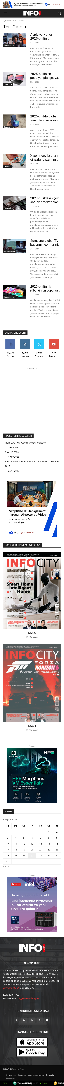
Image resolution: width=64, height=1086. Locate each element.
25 (15, 855)
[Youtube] (47, 1020)
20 (32, 849)
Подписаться (54, 340)
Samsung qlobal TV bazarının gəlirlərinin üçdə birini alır (45, 244)
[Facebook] (17, 1020)
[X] (40, 1020)
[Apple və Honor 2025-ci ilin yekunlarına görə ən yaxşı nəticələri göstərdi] (14, 40)
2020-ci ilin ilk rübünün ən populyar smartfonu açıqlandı (44, 290)
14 (40, 843)
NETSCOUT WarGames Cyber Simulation (25, 442)
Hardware (7, 209)
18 (15, 849)
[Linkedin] (32, 1020)
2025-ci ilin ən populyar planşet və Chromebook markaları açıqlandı (44, 79)
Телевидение (9, 251)
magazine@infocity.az (28, 998)
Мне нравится (10, 340)
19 (24, 849)
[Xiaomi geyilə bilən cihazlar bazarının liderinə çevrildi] (14, 161)
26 (24, 855)
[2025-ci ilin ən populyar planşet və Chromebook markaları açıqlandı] (14, 79)
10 (7, 843)
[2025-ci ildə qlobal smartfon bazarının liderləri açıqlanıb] (14, 121)
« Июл (6, 866)
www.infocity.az (11, 987)
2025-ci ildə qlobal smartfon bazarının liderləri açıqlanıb (44, 120)
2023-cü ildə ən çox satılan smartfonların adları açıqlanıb (45, 202)
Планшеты (8, 84)
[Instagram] (24, 1020)
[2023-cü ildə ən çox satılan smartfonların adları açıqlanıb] (14, 203)
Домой (6, 20)
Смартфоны (9, 45)
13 (32, 843)
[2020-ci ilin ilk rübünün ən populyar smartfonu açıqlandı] (14, 292)
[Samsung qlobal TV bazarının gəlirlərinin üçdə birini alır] (14, 246)
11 (15, 843)
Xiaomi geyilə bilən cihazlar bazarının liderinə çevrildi (44, 159)
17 (7, 849)
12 (24, 843)
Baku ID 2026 (12, 452)
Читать (25, 340)
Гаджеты (7, 166)
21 (40, 849)
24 (7, 855)
